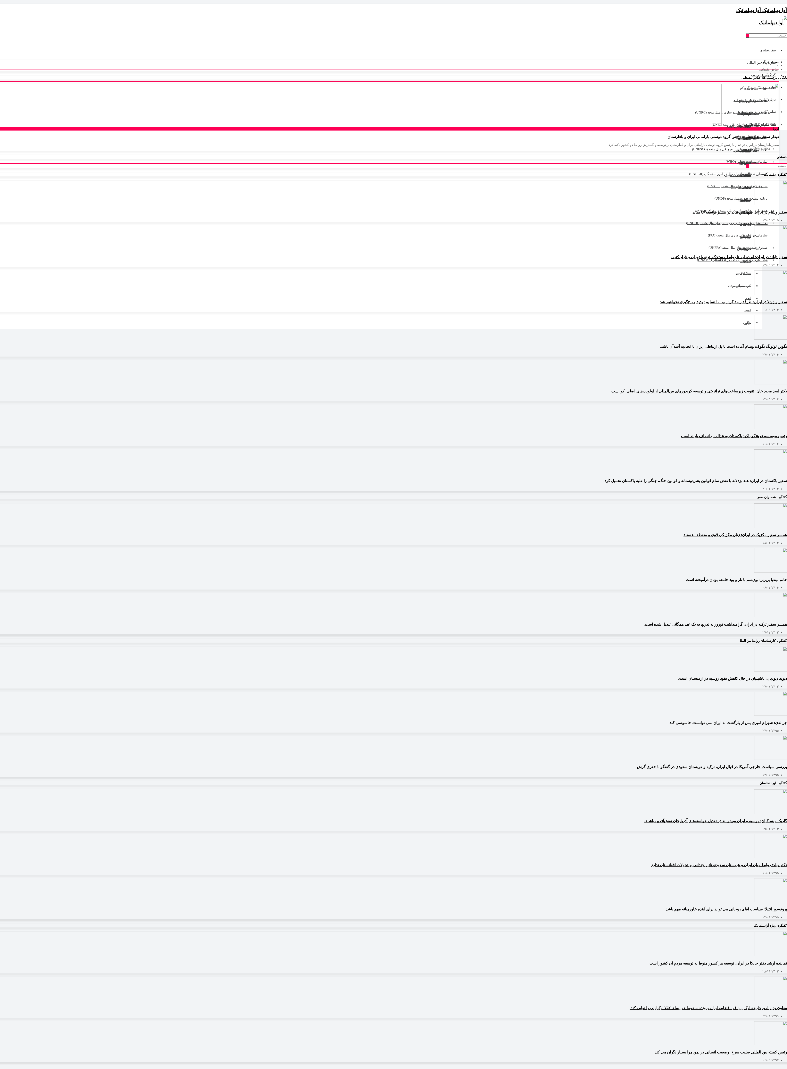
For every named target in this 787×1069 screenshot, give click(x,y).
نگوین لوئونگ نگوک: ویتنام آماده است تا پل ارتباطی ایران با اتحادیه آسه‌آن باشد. (723, 346)
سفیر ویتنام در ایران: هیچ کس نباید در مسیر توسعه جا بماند (740, 212)
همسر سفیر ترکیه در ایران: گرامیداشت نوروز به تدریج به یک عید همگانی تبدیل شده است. (715, 624)
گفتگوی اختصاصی (763, 75)
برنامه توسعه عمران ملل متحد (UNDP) (741, 198)
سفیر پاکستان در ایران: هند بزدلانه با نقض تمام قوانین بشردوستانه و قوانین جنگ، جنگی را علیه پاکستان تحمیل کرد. (695, 480)
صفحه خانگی (770, 62)
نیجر (748, 298)
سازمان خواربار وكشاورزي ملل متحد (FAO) (738, 235)
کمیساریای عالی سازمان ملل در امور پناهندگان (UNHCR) (728, 174)
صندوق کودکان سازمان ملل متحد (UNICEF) (737, 186)
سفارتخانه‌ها (768, 50)
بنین (748, 310)
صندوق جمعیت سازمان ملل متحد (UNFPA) (738, 247)
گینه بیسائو (744, 285)
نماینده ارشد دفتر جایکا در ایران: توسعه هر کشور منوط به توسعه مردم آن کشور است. (717, 963)
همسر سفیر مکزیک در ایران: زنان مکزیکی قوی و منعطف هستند (735, 535)
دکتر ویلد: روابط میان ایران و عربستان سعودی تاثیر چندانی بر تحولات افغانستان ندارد (719, 865)
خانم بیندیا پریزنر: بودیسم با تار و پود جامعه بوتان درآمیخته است (736, 579)
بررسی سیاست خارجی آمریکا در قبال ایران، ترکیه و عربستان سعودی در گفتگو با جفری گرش (712, 767)
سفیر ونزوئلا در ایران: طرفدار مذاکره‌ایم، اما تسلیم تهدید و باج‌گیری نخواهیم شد (723, 302)
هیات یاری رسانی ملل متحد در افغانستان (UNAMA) (732, 260)
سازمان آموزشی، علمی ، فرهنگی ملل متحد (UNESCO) (730, 149)
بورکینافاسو (743, 273)
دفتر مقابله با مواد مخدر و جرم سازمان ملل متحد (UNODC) (727, 223)
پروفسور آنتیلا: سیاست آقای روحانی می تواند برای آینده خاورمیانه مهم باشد (726, 909)
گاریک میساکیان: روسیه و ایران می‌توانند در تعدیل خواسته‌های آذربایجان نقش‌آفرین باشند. (715, 821)
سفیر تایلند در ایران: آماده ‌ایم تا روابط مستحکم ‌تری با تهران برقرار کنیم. (729, 257)
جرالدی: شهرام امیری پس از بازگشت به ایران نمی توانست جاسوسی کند (728, 722)
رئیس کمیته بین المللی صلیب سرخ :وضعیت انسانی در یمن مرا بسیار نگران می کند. (720, 1052)
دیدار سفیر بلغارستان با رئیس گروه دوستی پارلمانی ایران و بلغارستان (723, 136)
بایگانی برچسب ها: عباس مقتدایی (764, 77)
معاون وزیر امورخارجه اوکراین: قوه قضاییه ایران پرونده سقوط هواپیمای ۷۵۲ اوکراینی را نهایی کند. (708, 1008)
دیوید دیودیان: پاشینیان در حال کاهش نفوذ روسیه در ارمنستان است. (732, 678)
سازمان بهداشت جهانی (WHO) (747, 161)
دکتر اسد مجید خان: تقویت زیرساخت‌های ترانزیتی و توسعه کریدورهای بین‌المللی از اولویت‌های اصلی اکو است (699, 391)
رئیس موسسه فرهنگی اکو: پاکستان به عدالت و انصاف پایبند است (734, 436)
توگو (748, 322)
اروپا (776, 128)
